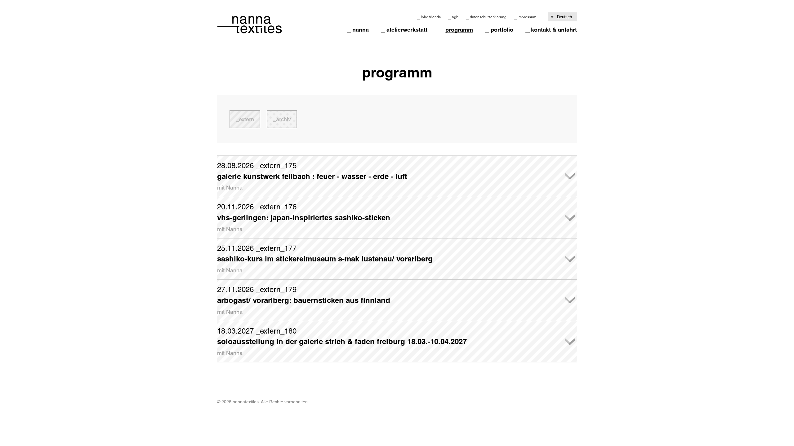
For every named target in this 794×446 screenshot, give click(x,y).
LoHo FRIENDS (431, 17)
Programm (459, 30)
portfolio (502, 30)
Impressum (527, 17)
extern (246, 119)
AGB (455, 17)
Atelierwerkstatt (406, 30)
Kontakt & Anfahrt (554, 30)
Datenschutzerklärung (488, 17)
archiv (283, 119)
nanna (360, 30)
